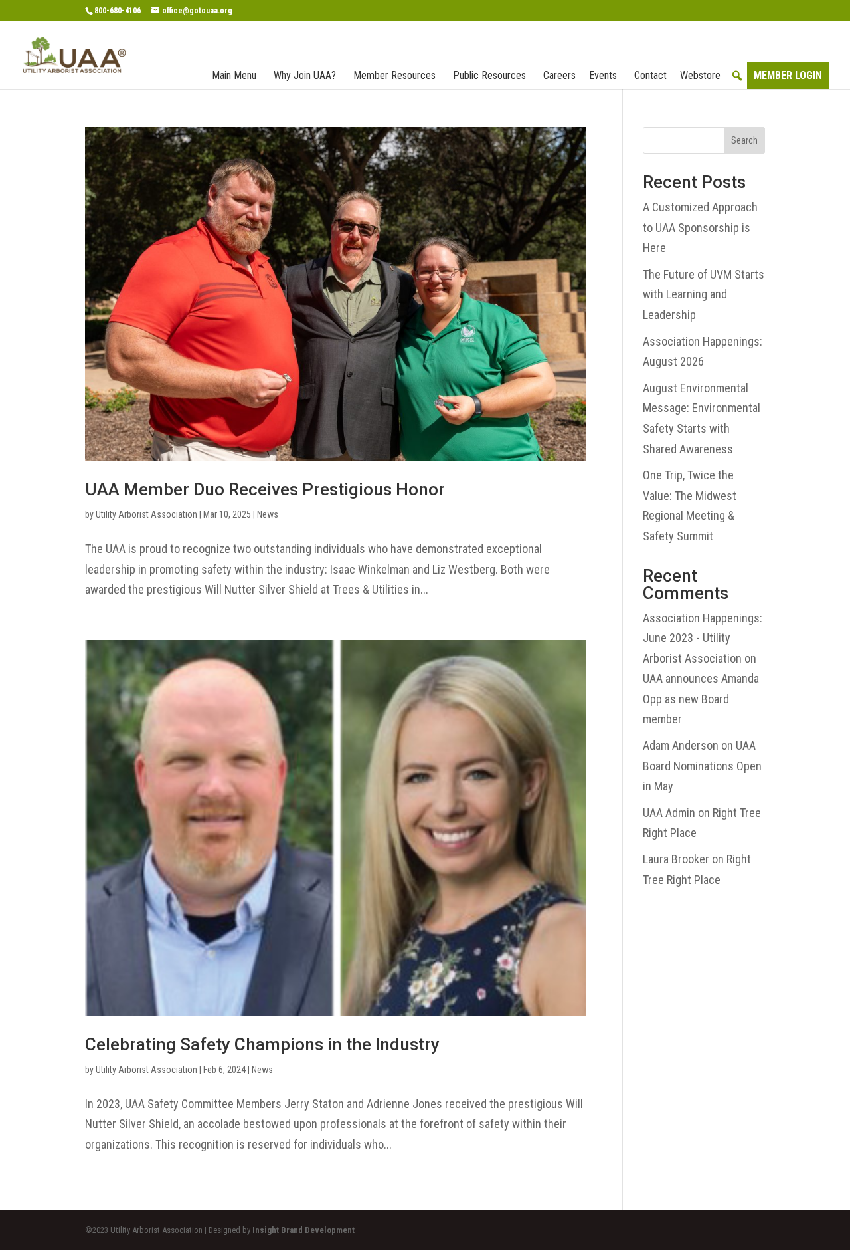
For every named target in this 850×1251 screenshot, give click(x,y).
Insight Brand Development (303, 1230)
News (267, 514)
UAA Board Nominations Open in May (702, 766)
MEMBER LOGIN (788, 75)
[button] (737, 76)
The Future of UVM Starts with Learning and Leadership (703, 294)
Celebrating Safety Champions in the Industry (262, 1044)
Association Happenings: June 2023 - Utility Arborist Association (702, 638)
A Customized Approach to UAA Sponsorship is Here (700, 227)
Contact (650, 75)
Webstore (700, 75)
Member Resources (394, 75)
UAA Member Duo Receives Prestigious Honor (265, 489)
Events (603, 75)
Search (744, 140)
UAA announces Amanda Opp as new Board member (701, 698)
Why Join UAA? (305, 75)
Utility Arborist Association (146, 514)
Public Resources (489, 75)
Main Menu (234, 75)
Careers (559, 75)
